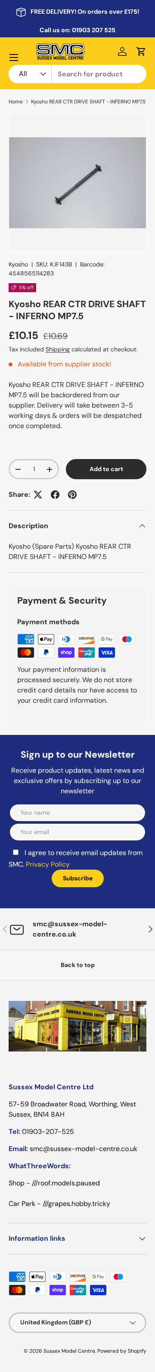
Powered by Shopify (121, 1351)
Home (16, 101)
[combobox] (77, 74)
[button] (141, 51)
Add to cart (106, 469)
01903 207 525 (93, 30)
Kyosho (18, 264)
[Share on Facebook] (55, 494)
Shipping (58, 349)
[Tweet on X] (37, 494)
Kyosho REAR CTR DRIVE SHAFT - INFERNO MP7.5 (88, 101)
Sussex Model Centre (69, 1351)
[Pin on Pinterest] (72, 494)
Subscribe (78, 878)
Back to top (78, 965)
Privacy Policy (48, 864)
